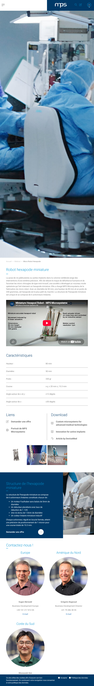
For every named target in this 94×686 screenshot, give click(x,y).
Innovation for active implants (70, 431)
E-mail (25, 614)
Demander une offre (21, 421)
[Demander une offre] (25, 534)
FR (89, 5)
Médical (17, 261)
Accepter (63, 678)
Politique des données (79, 678)
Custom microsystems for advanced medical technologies (71, 423)
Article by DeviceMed (66, 438)
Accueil (9, 261)
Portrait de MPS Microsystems (19, 430)
